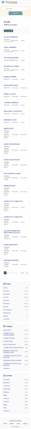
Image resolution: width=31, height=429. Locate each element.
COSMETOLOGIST (9, 338)
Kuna (5, 408)
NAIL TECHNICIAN (9, 344)
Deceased (6, 294)
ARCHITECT (7, 330)
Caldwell (6, 401)
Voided (5, 316)
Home (5, 423)
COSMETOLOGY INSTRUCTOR (13, 348)
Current (5, 297)
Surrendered (7, 310)
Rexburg (6, 392)
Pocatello (6, 379)
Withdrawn (7, 313)
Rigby (5, 395)
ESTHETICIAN (7, 341)
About (18, 423)
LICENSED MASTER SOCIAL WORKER (12, 364)
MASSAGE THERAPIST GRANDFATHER (10, 351)
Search (15, 13)
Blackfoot (6, 383)
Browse (12, 423)
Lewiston (6, 398)
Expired (5, 306)
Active (5, 288)
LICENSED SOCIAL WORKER (12, 360)
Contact (25, 423)
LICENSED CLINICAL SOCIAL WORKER (12, 356)
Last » (27, 273)
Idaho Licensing (11, 2)
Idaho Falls (6, 389)
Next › (22, 273)
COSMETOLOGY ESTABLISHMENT (9, 334)
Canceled (6, 291)
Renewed (6, 303)
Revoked (6, 300)
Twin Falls (6, 386)
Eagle (5, 405)
